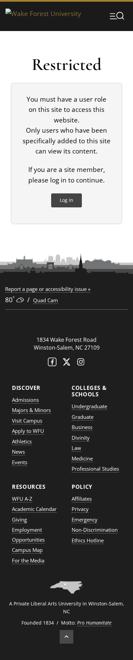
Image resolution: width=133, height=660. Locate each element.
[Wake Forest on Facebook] (52, 363)
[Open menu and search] (117, 15)
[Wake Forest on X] (66, 363)
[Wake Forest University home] (43, 15)
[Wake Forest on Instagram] (81, 363)
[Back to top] (66, 637)
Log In (66, 200)
